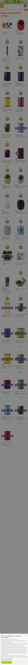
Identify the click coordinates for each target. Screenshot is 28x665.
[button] (14, 660)
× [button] (26, 635)
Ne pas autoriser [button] (20, 662)
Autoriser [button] (6, 662)
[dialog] (14, 649)
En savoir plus (15, 658)
